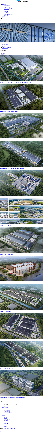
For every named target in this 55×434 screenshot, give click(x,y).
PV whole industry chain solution (8, 14)
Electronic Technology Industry (8, 8)
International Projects (6, 5)
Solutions (3, 10)
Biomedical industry (6, 9)
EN (2, 18)
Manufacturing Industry (7, 7)
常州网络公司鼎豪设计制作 (8, 428)
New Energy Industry (7, 409)
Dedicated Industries (5, 4)
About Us (3, 16)
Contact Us (5, 426)
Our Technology (6, 11)
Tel (0, 431)
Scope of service (6, 12)
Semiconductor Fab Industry (7, 6)
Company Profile (6, 423)
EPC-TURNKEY (6, 13)
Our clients (5, 418)
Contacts (3, 17)
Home (3, 3)
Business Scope (6, 15)
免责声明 (13, 428)
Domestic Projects (6, 413)
